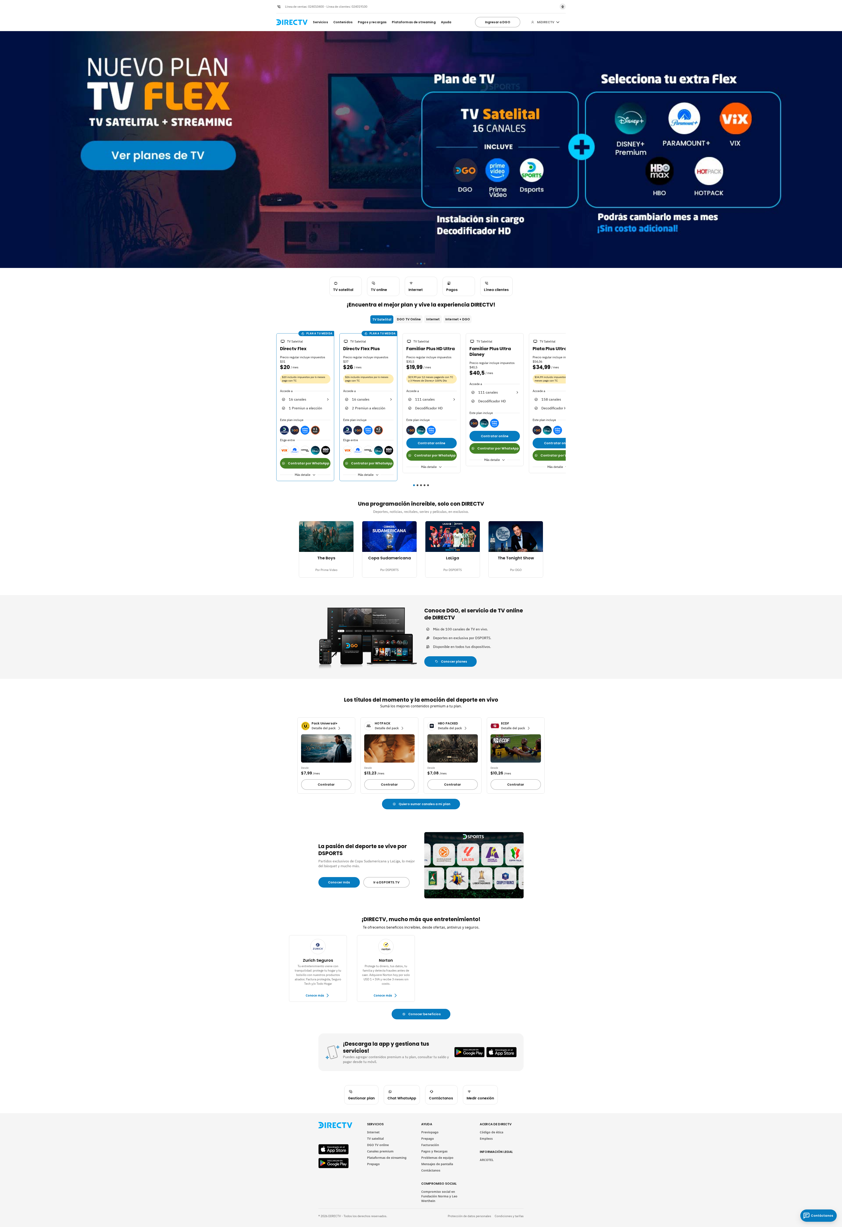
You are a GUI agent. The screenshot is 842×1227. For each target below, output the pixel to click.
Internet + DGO (457, 319)
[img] (557, 22)
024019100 (359, 7)
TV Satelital (382, 319)
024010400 (316, 7)
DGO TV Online (409, 319)
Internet (433, 319)
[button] (273, 407)
